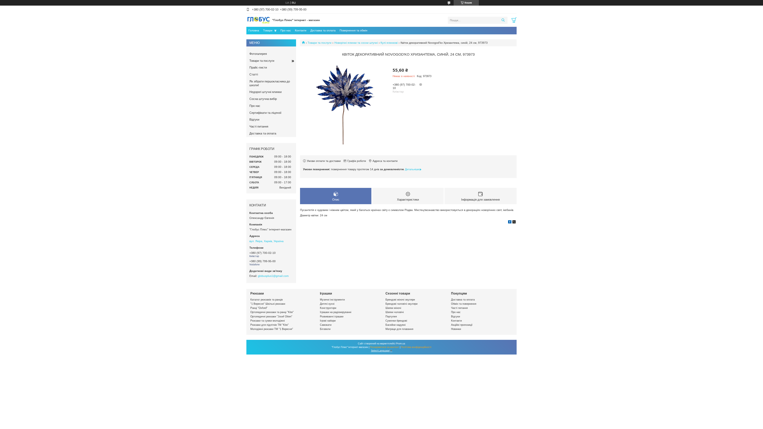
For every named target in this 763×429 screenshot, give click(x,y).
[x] (514, 222)
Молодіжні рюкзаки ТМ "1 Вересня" (271, 329)
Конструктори (328, 307)
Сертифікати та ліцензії (265, 112)
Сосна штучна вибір (263, 98)
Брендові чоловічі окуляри (401, 303)
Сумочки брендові (396, 320)
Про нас (285, 30)
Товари (267, 30)
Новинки (456, 329)
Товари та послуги (319, 42)
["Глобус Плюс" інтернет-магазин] (258, 20)
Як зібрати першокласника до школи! (269, 83)
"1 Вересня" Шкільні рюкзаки (267, 303)
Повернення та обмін (353, 30)
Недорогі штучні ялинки (265, 92)
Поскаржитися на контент (384, 347)
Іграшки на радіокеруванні (335, 312)
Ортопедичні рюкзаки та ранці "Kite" (272, 312)
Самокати (325, 324)
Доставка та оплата (323, 30)
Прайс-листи (258, 67)
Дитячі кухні (327, 303)
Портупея (391, 316)
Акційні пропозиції (462, 324)
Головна (253, 30)
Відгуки (254, 119)
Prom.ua (400, 343)
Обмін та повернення (463, 303)
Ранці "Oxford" (258, 307)
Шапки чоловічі (394, 312)
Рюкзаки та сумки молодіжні (267, 320)
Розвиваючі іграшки (331, 316)
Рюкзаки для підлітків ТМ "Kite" (269, 324)
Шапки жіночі (393, 307)
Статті (253, 74)
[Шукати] (503, 20)
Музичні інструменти (332, 299)
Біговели (325, 329)
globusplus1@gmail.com (273, 275)
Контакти (300, 30)
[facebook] (509, 222)
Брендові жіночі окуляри (400, 299)
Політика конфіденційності (416, 347)
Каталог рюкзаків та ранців (266, 299)
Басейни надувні (395, 324)
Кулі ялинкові (389, 42)
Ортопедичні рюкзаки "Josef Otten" (271, 316)
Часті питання (258, 126)
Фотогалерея (258, 53)
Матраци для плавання (399, 329)
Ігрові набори (328, 320)
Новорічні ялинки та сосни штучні (356, 42)
